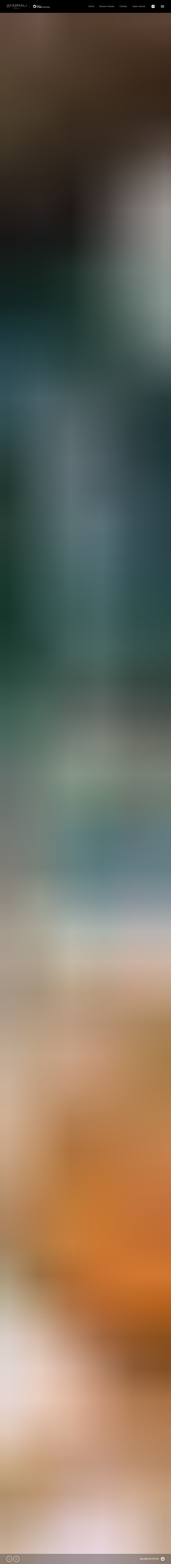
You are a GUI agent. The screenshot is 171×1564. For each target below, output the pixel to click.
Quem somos (139, 6)
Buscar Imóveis (107, 6)
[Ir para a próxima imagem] (16, 1559)
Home (91, 6)
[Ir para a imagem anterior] (9, 1559)
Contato (123, 6)
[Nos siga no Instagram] (153, 6)
